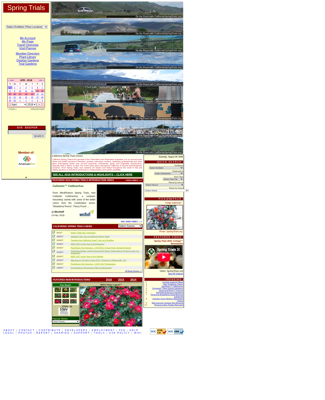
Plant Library (27, 57)
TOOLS (99, 333)
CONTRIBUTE (50, 330)
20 (37, 94)
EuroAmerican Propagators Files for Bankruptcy (91, 268)
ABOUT (9, 330)
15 (10, 94)
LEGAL (8, 333)
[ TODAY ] (12, 109)
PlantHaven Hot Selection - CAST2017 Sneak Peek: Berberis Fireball (101, 248)
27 (37, 97)
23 (15, 97)
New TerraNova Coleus (173, 284)
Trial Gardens (28, 63)
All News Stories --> (133, 271)
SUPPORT (82, 333)
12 (32, 91)
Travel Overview (28, 45)
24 (20, 97)
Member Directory (27, 53)
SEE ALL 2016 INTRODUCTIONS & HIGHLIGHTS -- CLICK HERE (92, 174)
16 (15, 94)
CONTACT (27, 330)
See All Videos (175, 273)
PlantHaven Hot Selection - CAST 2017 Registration (93, 264)
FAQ (122, 330)
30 (15, 100)
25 (26, 97)
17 (20, 94)
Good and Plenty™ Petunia (171, 290)
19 (32, 94)
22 (10, 97)
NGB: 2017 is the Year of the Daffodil (87, 256)
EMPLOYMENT (103, 330)
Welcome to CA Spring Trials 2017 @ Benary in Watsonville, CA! (98, 260)
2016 (109, 279)
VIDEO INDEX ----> (134, 180)
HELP (134, 330)
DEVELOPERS (76, 330)
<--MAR (11, 80)
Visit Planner (27, 48)
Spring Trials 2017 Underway (83, 233)
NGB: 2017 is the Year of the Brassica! (87, 244)
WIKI (138, 333)
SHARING (62, 333)
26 (32, 97)
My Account (27, 38)
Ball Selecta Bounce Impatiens (169, 292)
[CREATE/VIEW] (37, 109)
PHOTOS (25, 333)
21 (42, 94)
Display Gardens (28, 60)
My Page (28, 41)
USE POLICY (119, 333)
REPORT (43, 333)
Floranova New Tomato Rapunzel (168, 305)
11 (26, 91)
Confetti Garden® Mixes (172, 282)
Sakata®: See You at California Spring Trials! (90, 236)
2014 (133, 279)
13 (37, 91)
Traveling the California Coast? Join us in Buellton (92, 240)
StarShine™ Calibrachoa (172, 286)
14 (42, 91)
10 (20, 91)
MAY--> (41, 80)
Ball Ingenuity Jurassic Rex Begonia (167, 303)
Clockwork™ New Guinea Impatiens (167, 288)
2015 (121, 279)
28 (42, 97)
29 (10, 100)
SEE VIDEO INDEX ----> (131, 222)
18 (26, 94)
